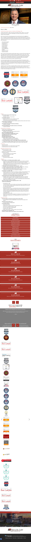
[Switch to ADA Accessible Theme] (1, 539)
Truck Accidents (15, 232)
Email (14, 0)
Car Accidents (15, 217)
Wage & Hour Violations (15, 236)
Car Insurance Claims (15, 234)
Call (12, 0)
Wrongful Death (15, 219)
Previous (2, 419)
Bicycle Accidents (15, 230)
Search (16, 0)
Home (10, 0)
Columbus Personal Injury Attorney (5, 27)
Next (28, 419)
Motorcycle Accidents (15, 221)
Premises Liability (15, 228)
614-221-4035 (11, 2)
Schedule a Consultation (20, 2)
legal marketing (18, 536)
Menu (20, 0)
